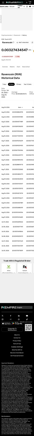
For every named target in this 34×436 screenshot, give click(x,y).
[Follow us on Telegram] (33, 6)
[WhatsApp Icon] (21, 319)
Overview (5, 67)
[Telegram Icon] (13, 319)
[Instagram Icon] (4, 319)
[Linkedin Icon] (21, 316)
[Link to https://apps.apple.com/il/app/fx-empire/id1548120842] (6, 324)
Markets (12, 67)
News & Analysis (27, 67)
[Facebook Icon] (13, 316)
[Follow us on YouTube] (30, 6)
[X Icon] (4, 316)
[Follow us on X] (24, 6)
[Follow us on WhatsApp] (27, 6)
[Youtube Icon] (29, 316)
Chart (18, 67)
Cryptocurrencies (6, 35)
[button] (3, 2)
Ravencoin (17, 35)
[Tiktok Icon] (29, 319)
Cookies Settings (17, 347)
